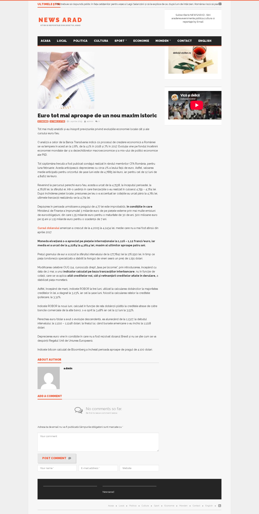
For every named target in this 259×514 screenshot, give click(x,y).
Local (62, 41)
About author (49, 359)
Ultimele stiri (57, 121)
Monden (162, 41)
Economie (141, 41)
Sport (120, 41)
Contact (184, 41)
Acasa (45, 41)
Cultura (101, 41)
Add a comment (50, 396)
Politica (80, 41)
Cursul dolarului (48, 228)
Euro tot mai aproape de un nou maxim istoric (97, 115)
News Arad (60, 19)
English (204, 41)
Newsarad (108, 491)
